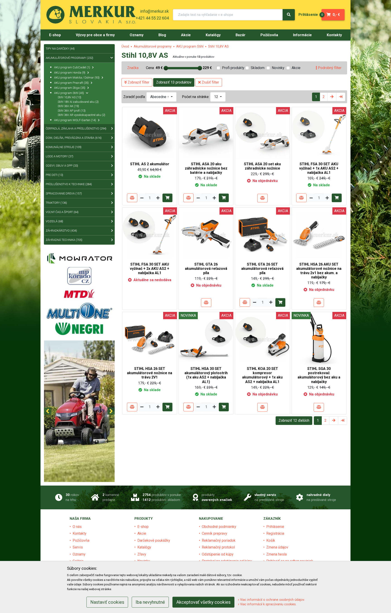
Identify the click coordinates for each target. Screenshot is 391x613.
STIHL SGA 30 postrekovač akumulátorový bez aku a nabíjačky (319, 375)
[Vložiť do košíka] (167, 198)
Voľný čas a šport (62, 212)
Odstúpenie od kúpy (218, 554)
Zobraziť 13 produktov (173, 82)
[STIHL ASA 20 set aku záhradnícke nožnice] (262, 134)
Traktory (56, 202)
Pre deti (54, 175)
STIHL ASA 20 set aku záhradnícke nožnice (262, 166)
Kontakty (79, 533)
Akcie (296, 68)
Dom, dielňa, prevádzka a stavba (74, 137)
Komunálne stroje (63, 147)
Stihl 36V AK (68, 106)
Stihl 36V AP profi (72, 110)
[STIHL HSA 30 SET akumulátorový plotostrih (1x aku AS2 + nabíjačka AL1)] (206, 339)
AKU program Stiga (69, 87)
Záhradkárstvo (61, 230)
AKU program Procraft (71, 82)
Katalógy (144, 547)
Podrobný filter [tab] (329, 68)
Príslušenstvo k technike (69, 184)
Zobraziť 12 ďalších (294, 420)
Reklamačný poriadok (219, 540)
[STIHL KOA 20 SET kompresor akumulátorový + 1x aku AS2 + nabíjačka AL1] (262, 339)
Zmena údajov (277, 547)
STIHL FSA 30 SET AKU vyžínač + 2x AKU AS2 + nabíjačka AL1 (149, 268)
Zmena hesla (276, 554)
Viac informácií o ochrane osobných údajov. (272, 600)
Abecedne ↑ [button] (160, 97)
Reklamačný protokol (218, 547)
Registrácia (275, 533)
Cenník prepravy (214, 533)
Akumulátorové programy (153, 46)
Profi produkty (233, 68)
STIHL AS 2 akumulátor (149, 164)
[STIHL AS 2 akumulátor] (149, 134)
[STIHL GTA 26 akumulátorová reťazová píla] (206, 234)
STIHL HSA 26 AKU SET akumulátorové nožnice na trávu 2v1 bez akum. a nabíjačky (318, 271)
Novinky (278, 68)
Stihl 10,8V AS (218, 46)
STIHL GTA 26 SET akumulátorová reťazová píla (262, 268)
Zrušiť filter (210, 82)
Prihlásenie (275, 526)
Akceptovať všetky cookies (203, 602)
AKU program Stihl (189, 46)
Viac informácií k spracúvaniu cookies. (267, 604)
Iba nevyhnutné (150, 602)
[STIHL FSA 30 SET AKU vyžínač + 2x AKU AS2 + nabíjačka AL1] (149, 234)
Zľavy (141, 554)
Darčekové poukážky (153, 540)
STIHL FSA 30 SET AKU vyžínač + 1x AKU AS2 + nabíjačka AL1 (319, 168)
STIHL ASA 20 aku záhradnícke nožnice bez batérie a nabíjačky (206, 168)
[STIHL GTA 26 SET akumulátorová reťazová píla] (262, 234)
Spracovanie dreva (64, 193)
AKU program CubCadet (72, 67)
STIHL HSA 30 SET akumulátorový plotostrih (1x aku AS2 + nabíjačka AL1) (206, 375)
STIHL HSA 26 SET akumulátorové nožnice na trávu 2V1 (149, 372)
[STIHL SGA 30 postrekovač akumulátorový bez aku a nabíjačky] (319, 339)
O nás (77, 526)
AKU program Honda (69, 72)
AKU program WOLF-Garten (75, 120)
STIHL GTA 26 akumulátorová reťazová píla (206, 268)
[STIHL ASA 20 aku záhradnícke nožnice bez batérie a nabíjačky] (206, 134)
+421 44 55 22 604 (152, 18)
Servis (78, 547)
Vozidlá (54, 221)
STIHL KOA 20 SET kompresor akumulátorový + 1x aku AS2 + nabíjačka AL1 (262, 375)
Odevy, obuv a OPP (62, 165)
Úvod (125, 46)
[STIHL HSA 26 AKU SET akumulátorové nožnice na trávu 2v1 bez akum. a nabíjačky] (319, 234)
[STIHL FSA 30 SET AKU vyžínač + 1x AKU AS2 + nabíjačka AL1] (319, 134)
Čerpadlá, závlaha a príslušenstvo (76, 128)
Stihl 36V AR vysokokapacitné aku (81, 115)
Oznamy (79, 554)
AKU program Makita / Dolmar (77, 77)
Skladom (258, 68)
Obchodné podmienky (219, 526)
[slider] (166, 68)
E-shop (143, 526)
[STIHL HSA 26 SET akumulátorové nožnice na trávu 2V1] (149, 339)
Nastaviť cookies (107, 602)
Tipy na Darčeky (60, 48)
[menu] (308, 14)
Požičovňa (81, 540)
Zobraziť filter (138, 82)
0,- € (331, 14)
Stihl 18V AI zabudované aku (78, 101)
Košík (270, 540)
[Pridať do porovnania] (132, 198)
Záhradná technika (64, 240)
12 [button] (216, 97)
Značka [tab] (132, 68)
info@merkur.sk (154, 11)
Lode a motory (59, 156)
